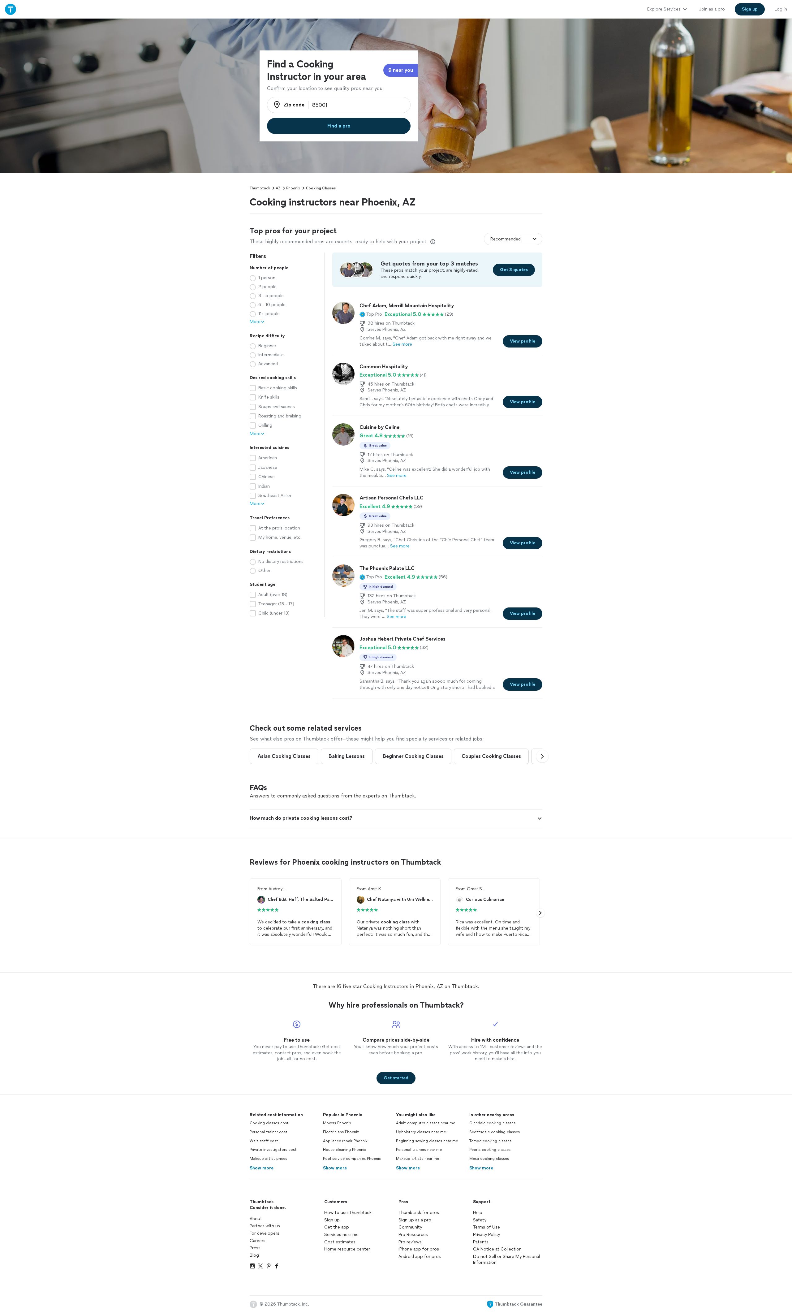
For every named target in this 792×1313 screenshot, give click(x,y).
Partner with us (265, 1226)
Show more (261, 1168)
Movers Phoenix (337, 1123)
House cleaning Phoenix (344, 1149)
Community (410, 1227)
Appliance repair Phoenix (345, 1141)
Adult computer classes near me (425, 1123)
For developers (264, 1233)
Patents (481, 1242)
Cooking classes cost (269, 1123)
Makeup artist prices (268, 1158)
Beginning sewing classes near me (427, 1141)
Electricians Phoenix (341, 1132)
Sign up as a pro (414, 1220)
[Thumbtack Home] (10, 9)
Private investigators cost (273, 1149)
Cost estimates (339, 1242)
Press (255, 1247)
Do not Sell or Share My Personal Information (506, 1259)
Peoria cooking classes (489, 1149)
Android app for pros (419, 1256)
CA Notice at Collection (497, 1249)
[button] (370, 314)
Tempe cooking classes (490, 1141)
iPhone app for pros (418, 1249)
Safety (479, 1220)
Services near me (341, 1234)
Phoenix (293, 188)
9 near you (400, 70)
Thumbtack (260, 188)
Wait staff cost (264, 1141)
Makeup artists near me (417, 1158)
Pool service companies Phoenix (352, 1158)
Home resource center (347, 1249)
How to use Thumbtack (348, 1212)
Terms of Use (486, 1227)
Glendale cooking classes (492, 1123)
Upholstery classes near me (421, 1132)
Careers (257, 1240)
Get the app (336, 1227)
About (256, 1218)
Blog (254, 1255)
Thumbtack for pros (418, 1212)
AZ (278, 188)
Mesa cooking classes (489, 1158)
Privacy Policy (486, 1234)
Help (477, 1212)
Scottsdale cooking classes (494, 1132)
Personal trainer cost (268, 1132)
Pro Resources (413, 1234)
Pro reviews (410, 1242)
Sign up (332, 1220)
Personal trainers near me (419, 1149)
